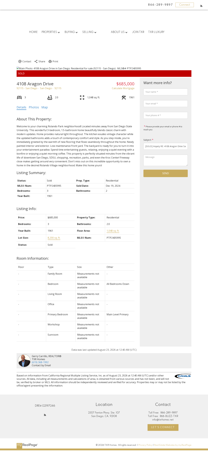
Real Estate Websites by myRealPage (172, 445)
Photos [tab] (34, 107)
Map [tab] (44, 107)
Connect (184, 5)
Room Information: (33, 258)
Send (165, 173)
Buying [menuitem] (70, 32)
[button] (201, 5)
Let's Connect (163, 427)
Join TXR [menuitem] (138, 32)
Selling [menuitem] (87, 32)
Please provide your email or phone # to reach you (162, 128)
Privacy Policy (145, 445)
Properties (49, 32)
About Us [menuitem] (118, 32)
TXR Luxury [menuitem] (156, 32)
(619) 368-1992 (40, 362)
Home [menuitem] (33, 32)
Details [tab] (21, 107)
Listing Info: (27, 208)
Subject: (147, 139)
